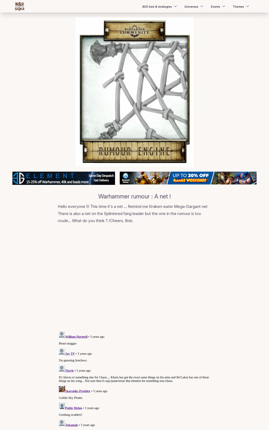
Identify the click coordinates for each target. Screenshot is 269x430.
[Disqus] (134, 278)
